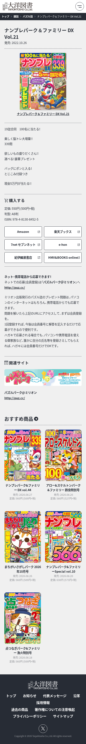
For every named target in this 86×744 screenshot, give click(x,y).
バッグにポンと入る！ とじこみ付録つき (18, 171)
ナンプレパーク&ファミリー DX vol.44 (22, 487)
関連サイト (19, 363)
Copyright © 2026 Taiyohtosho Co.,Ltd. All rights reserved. (43, 736)
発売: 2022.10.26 (15, 42)
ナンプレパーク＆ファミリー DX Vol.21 (59, 16)
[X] (43, 728)
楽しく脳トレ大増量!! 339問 (18, 141)
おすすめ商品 (18, 418)
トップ (5, 16)
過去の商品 (19, 709)
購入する (17, 200)
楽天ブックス (63, 231)
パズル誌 (28, 16)
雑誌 (16, 16)
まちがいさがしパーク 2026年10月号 (22, 569)
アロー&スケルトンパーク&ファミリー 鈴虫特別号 (63, 487)
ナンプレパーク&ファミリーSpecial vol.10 (63, 569)
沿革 (76, 695)
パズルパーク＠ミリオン (59, 282)
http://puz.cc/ (14, 287)
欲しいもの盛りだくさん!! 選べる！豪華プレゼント (21, 156)
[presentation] (43, 81)
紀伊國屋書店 (23, 257)
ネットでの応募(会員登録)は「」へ (42, 282)
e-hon (63, 244)
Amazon (23, 231)
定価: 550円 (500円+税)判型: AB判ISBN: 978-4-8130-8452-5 (21, 214)
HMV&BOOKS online (63, 257)
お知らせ (29, 695)
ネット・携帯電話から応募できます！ (27, 276)
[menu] (79, 6)
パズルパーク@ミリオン (20, 392)
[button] (23, 231)
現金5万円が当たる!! (18, 183)
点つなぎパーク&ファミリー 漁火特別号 (22, 650)
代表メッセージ (54, 695)
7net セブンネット (23, 244)
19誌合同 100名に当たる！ (22, 129)
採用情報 (43, 702)
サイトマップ (63, 716)
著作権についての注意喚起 (55, 709)
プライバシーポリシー (29, 716)
